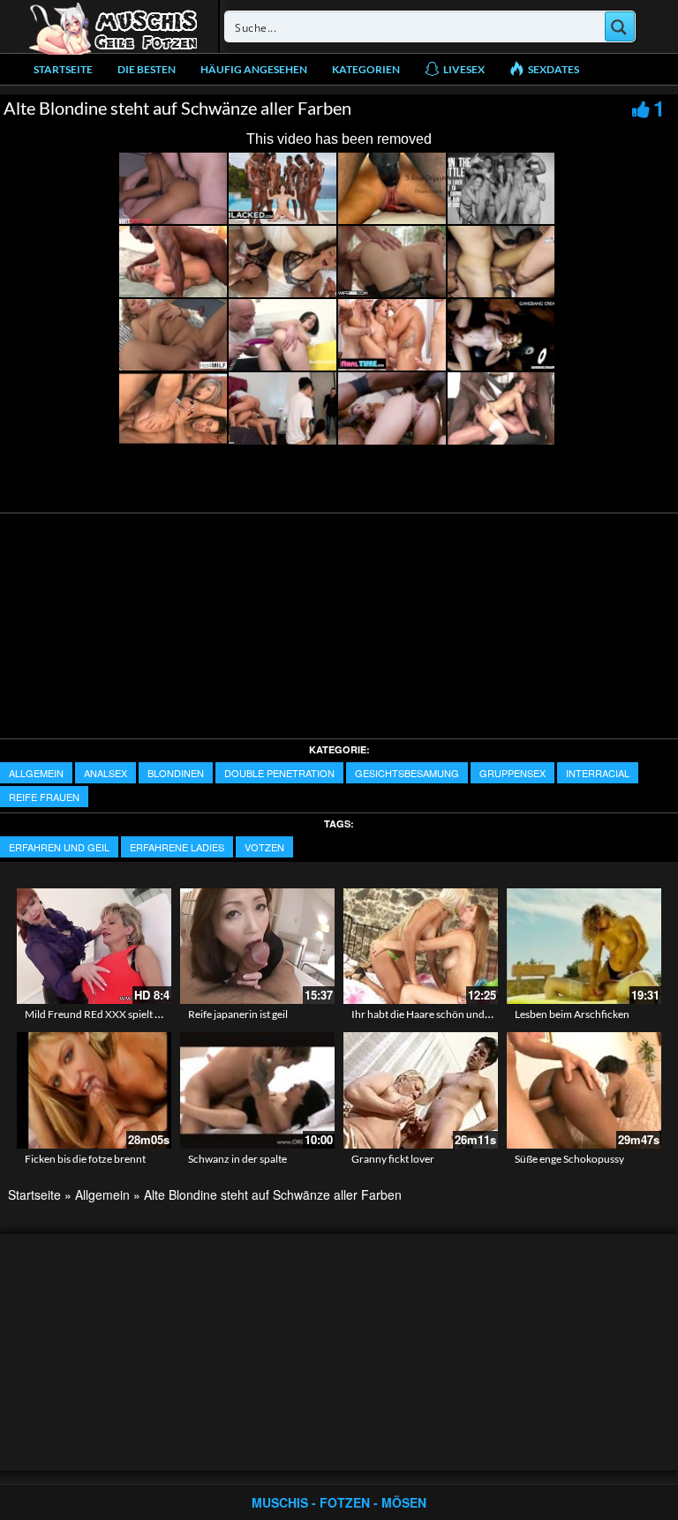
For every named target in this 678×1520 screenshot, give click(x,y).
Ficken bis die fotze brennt (85, 1158)
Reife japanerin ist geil (238, 1014)
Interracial (597, 773)
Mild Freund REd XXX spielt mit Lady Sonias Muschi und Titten (168, 1014)
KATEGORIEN (366, 69)
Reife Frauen (44, 797)
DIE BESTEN (146, 69)
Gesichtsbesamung (407, 773)
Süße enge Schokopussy (569, 1158)
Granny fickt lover (392, 1158)
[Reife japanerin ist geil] (257, 946)
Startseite (63, 69)
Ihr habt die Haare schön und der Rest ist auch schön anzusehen (497, 1014)
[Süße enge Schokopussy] (584, 1090)
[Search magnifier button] (620, 26)
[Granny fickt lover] (420, 1090)
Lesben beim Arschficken (572, 1014)
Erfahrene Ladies (177, 847)
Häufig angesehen (253, 69)
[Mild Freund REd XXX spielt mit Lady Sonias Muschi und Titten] (94, 946)
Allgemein (36, 773)
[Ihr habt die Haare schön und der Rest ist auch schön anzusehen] (420, 946)
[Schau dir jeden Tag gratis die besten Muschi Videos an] (113, 26)
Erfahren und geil (59, 847)
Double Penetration (279, 773)
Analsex (105, 773)
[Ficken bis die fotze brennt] (94, 1090)
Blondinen (175, 773)
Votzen (264, 847)
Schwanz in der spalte (237, 1158)
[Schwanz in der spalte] (257, 1090)
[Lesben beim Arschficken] (584, 946)
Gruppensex (512, 773)
